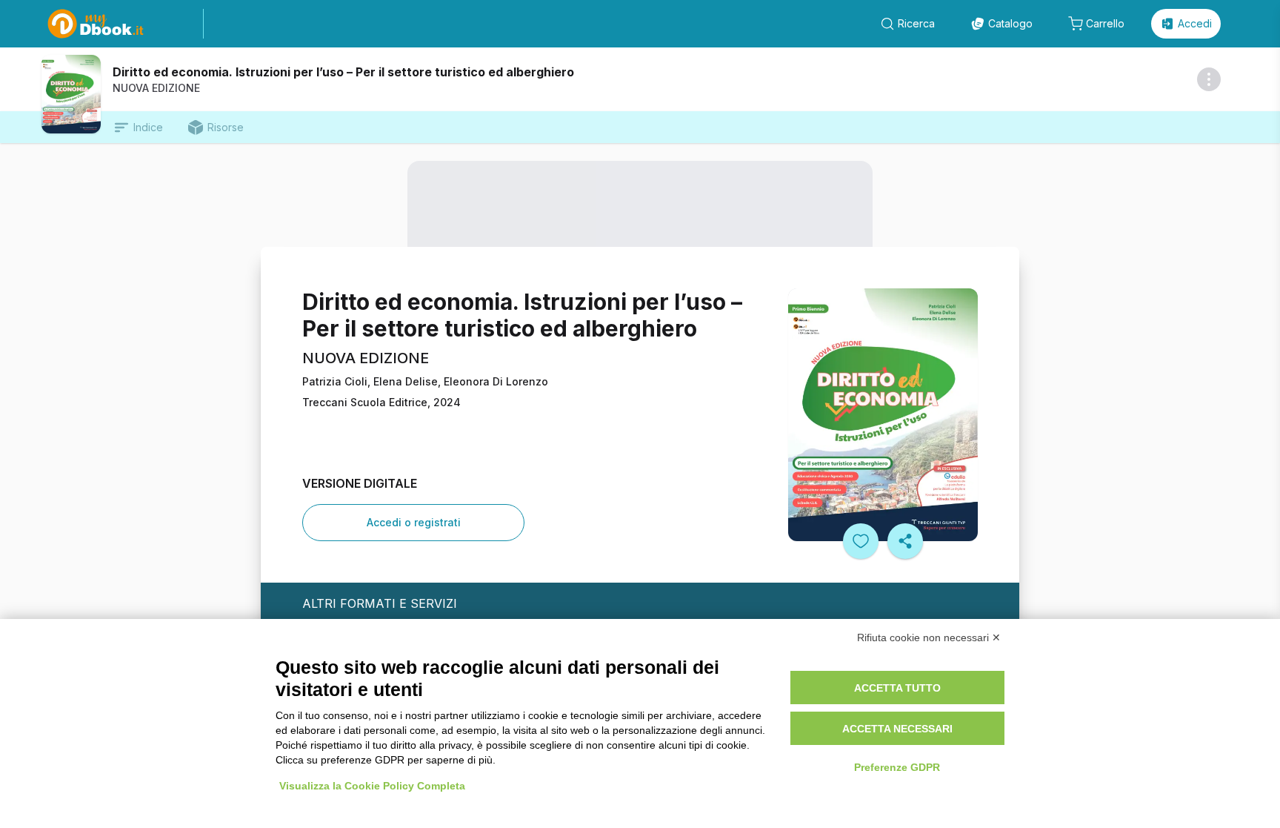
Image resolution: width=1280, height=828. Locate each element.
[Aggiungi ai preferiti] (861, 541)
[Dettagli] (1209, 79)
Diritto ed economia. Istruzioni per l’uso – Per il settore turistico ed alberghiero (343, 71)
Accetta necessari (897, 729)
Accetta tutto (897, 688)
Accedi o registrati (414, 522)
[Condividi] (905, 541)
